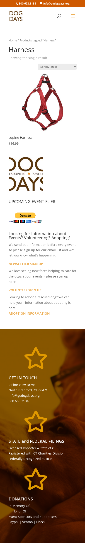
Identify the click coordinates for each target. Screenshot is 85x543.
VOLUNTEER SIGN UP (25, 290)
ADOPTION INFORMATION (29, 313)
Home (13, 40)
